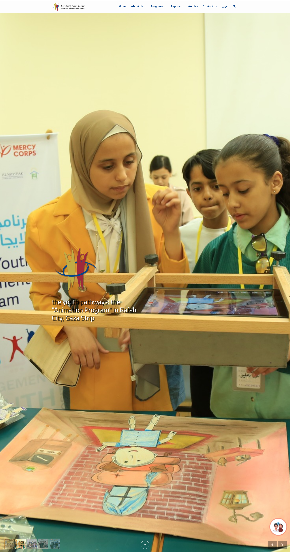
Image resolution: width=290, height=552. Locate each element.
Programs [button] (157, 6)
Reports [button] (176, 6)
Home (122, 6)
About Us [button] (137, 6)
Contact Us (210, 6)
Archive (193, 6)
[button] (272, 545)
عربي (225, 6)
